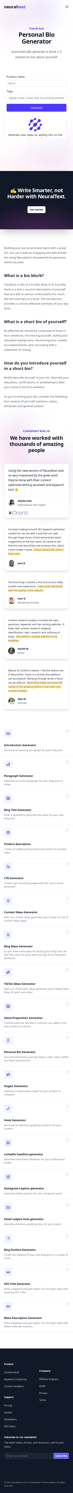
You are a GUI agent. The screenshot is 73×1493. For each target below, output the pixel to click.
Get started (36, 209)
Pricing (8, 1405)
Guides (8, 1412)
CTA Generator (14, 878)
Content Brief (11, 1372)
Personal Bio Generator (20, 1052)
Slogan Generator (16, 1086)
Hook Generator (15, 1120)
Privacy (43, 1393)
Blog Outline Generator (20, 1250)
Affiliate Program (48, 1379)
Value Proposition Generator (23, 1018)
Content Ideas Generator (21, 912)
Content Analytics (14, 1386)
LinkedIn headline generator (23, 1154)
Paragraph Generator (18, 776)
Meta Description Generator (23, 1318)
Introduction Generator (20, 745)
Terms (42, 1400)
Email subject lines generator (24, 1219)
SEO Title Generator (17, 1284)
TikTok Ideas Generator (19, 984)
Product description (17, 844)
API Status (10, 1426)
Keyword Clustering (15, 1379)
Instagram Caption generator (24, 1188)
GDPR (42, 1386)
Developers (10, 1419)
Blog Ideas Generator (18, 946)
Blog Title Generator (17, 810)
